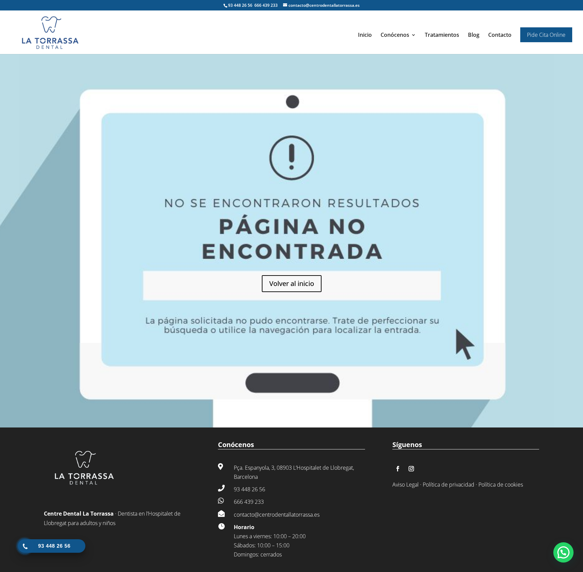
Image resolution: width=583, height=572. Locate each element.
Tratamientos (442, 35)
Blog (473, 35)
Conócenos (395, 35)
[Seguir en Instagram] (411, 468)
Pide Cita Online (546, 34)
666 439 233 (266, 5)
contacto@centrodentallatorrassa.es (277, 514)
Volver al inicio (291, 283)
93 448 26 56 (240, 5)
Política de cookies (500, 484)
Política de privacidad (448, 484)
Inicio (365, 35)
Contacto (499, 35)
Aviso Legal (405, 484)
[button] (563, 552)
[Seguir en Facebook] (397, 468)
